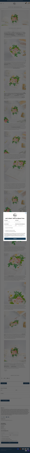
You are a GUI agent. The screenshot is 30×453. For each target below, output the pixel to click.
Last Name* (17, 220)
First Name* (6, 220)
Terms (7, 236)
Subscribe (15, 238)
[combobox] (16, 226)
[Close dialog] (25, 213)
